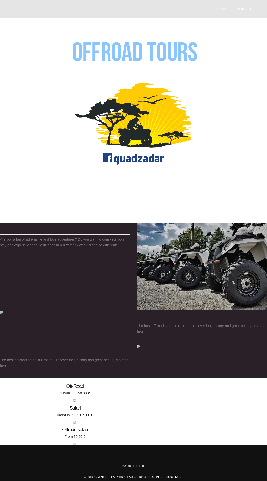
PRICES (244, 9)
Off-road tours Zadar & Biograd (28, 9)
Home (222, 9)
